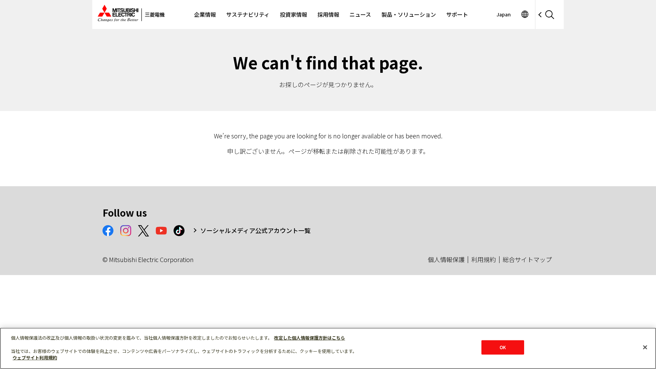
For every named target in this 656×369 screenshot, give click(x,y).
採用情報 (328, 14)
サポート (457, 14)
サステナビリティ (248, 14)
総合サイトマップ (527, 259)
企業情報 (205, 14)
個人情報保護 (446, 259)
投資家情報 (293, 14)
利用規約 (483, 259)
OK (503, 347)
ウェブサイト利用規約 (35, 357)
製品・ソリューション (408, 14)
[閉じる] (645, 347)
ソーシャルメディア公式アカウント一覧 (255, 230)
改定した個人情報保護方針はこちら (309, 337)
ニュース (360, 14)
